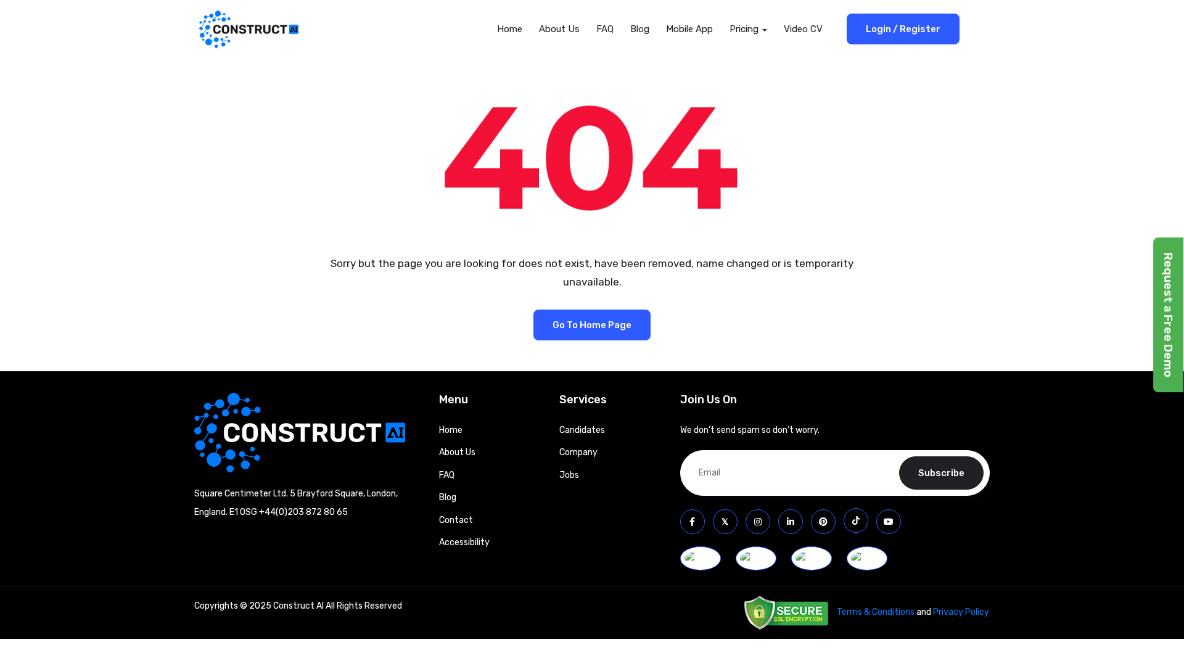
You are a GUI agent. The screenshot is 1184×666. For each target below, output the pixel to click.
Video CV (803, 29)
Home (509, 29)
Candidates (582, 430)
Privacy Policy (961, 612)
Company (578, 452)
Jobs (569, 475)
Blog (639, 29)
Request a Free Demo (1168, 314)
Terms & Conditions (876, 612)
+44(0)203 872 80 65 (303, 512)
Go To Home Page (592, 325)
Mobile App (689, 29)
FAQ (605, 29)
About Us (559, 29)
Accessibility (464, 542)
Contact (456, 520)
